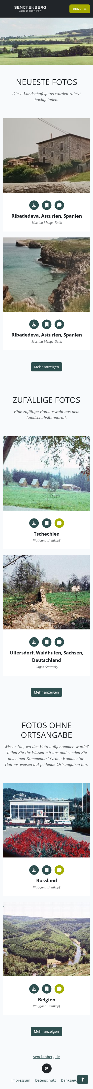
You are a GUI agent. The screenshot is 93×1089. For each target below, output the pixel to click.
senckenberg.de (46, 1056)
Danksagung (71, 1080)
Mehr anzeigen (46, 366)
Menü (77, 9)
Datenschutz (45, 1080)
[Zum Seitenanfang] (30, 9)
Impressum (20, 1080)
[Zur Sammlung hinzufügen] (47, 205)
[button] (82, 1079)
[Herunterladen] (34, 205)
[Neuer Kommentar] (59, 205)
